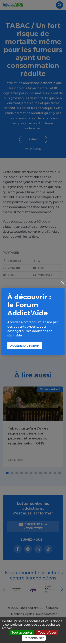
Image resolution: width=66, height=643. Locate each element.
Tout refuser (47, 632)
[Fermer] (63, 283)
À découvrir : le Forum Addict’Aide (29, 305)
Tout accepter (21, 632)
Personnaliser (33, 638)
